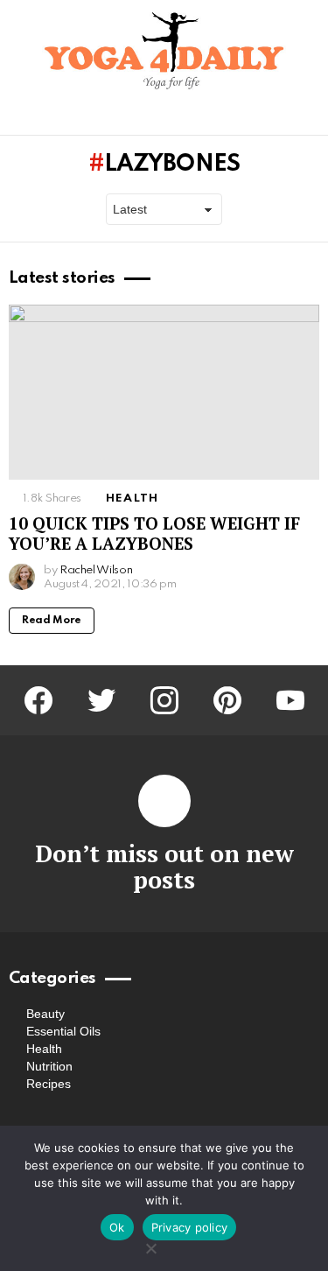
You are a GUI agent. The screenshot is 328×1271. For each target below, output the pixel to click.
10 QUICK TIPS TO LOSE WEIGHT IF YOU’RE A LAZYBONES (154, 533)
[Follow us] (279, 118)
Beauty (45, 1014)
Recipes (48, 1084)
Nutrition (49, 1066)
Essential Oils (63, 1031)
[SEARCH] (308, 118)
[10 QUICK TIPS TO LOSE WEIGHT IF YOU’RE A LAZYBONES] (164, 392)
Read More (51, 620)
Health (132, 498)
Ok (117, 1227)
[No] (150, 1246)
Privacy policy (189, 1227)
